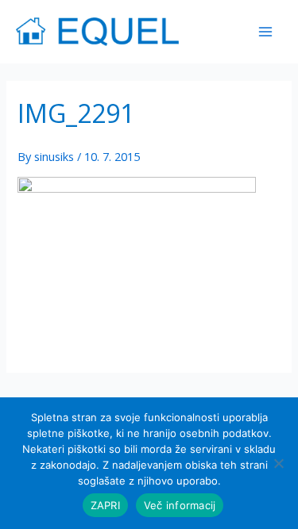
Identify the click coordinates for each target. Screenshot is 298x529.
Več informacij (180, 505)
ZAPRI (105, 505)
